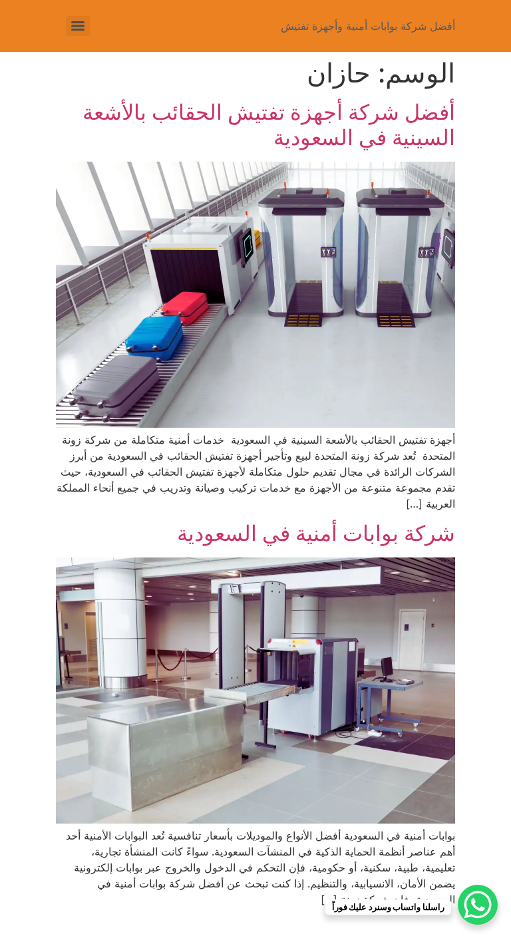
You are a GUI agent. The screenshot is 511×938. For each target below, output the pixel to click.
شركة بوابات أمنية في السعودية (313, 533)
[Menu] (78, 26)
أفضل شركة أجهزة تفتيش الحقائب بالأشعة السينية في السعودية (269, 124)
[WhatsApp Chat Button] (478, 905)
